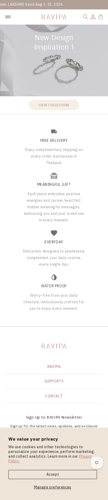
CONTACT (54, 396)
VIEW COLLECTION (54, 105)
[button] (85, 17)
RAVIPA (54, 366)
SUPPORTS (54, 381)
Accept (52, 474)
